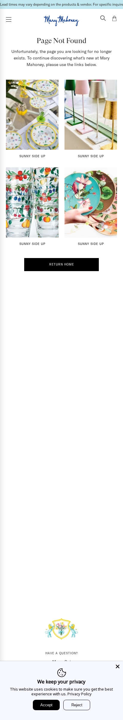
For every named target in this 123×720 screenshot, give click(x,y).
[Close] (118, 666)
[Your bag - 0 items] (114, 19)
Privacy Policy (79, 694)
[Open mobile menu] (8, 19)
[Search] (103, 18)
